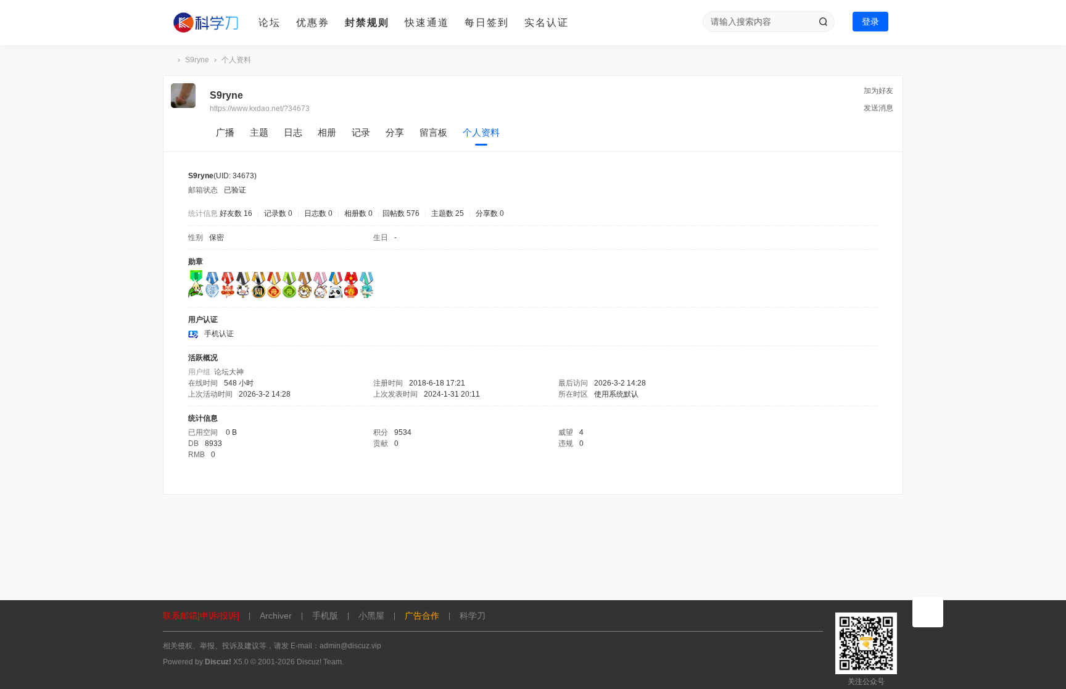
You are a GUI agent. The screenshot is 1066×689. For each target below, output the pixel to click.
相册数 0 (358, 213)
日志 (293, 132)
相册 (327, 132)
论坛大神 (229, 372)
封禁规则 (367, 22)
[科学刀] (206, 23)
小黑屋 (371, 616)
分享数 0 (490, 213)
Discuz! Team (319, 662)
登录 (870, 22)
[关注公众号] (927, 611)
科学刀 (168, 60)
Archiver (276, 616)
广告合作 (422, 616)
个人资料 (481, 132)
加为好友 (878, 90)
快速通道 (427, 22)
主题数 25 (447, 213)
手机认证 (219, 333)
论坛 (269, 22)
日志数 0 (318, 213)
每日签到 (487, 22)
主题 (259, 132)
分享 (395, 132)
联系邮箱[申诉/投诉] (201, 616)
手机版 (325, 616)
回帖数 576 (400, 213)
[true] (823, 21)
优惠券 (312, 22)
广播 (225, 132)
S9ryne (197, 60)
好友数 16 (236, 213)
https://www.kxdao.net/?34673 (260, 108)
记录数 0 (278, 213)
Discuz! (218, 662)
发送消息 (878, 108)
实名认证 (546, 22)
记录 (361, 132)
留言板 (433, 132)
